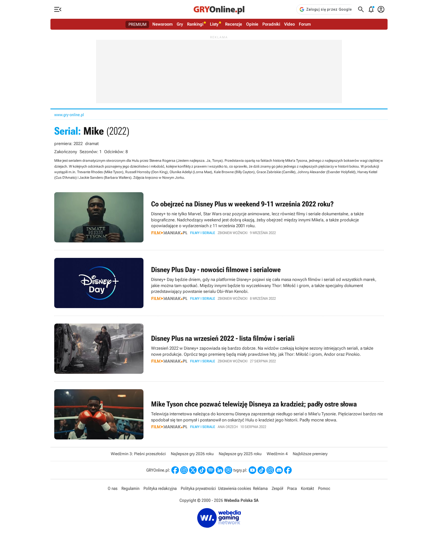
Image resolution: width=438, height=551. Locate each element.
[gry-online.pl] (219, 9)
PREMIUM (138, 24)
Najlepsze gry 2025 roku (240, 453)
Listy (214, 24)
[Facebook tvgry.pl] (288, 470)
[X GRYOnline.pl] (193, 470)
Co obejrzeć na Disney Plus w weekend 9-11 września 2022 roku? (219, 217)
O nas (112, 488)
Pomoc (324, 488)
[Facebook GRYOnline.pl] (175, 470)
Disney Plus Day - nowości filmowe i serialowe (219, 283)
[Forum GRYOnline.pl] (228, 470)
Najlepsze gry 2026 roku (192, 453)
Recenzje (233, 24)
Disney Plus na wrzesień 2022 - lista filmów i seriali (219, 348)
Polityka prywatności (198, 488)
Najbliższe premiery (310, 453)
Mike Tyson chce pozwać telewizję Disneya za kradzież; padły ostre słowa (219, 414)
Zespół (277, 488)
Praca (292, 488)
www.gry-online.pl (69, 114)
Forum (305, 24)
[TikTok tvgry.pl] (261, 470)
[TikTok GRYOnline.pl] (202, 470)
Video (289, 24)
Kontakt (307, 488)
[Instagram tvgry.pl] (270, 470)
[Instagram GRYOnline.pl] (184, 470)
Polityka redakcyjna (160, 488)
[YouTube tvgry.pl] (252, 470)
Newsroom (162, 24)
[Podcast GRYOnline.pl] (210, 470)
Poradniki (271, 24)
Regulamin (130, 488)
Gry (180, 24)
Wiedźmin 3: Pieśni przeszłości (138, 453)
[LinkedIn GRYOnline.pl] (219, 470)
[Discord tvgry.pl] (279, 470)
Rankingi (195, 24)
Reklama (260, 488)
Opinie (252, 24)
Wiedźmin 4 (277, 453)
